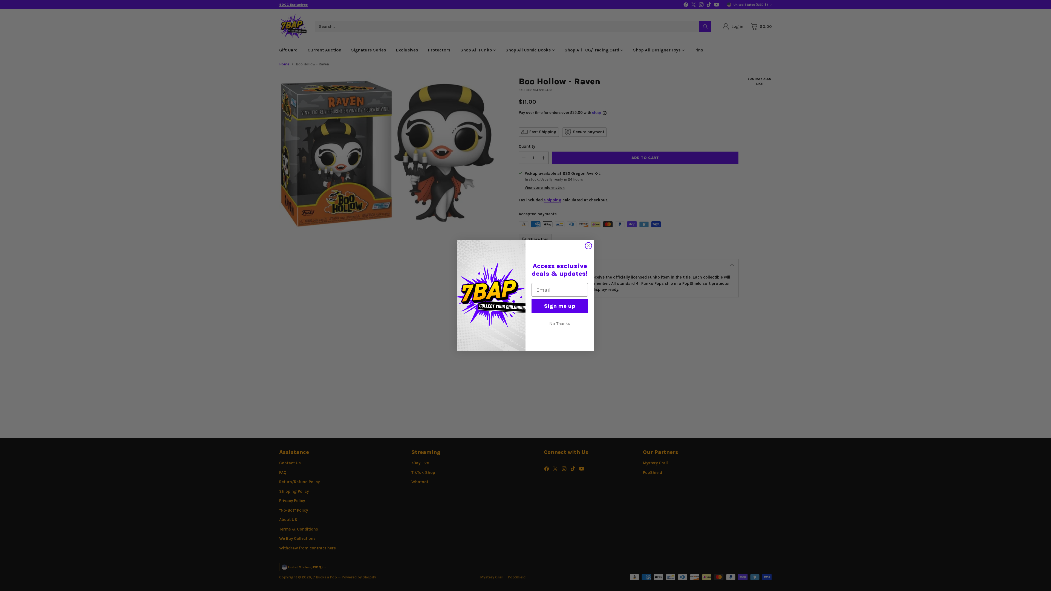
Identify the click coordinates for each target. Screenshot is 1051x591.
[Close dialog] (588, 245)
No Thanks (559, 323)
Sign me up (559, 306)
